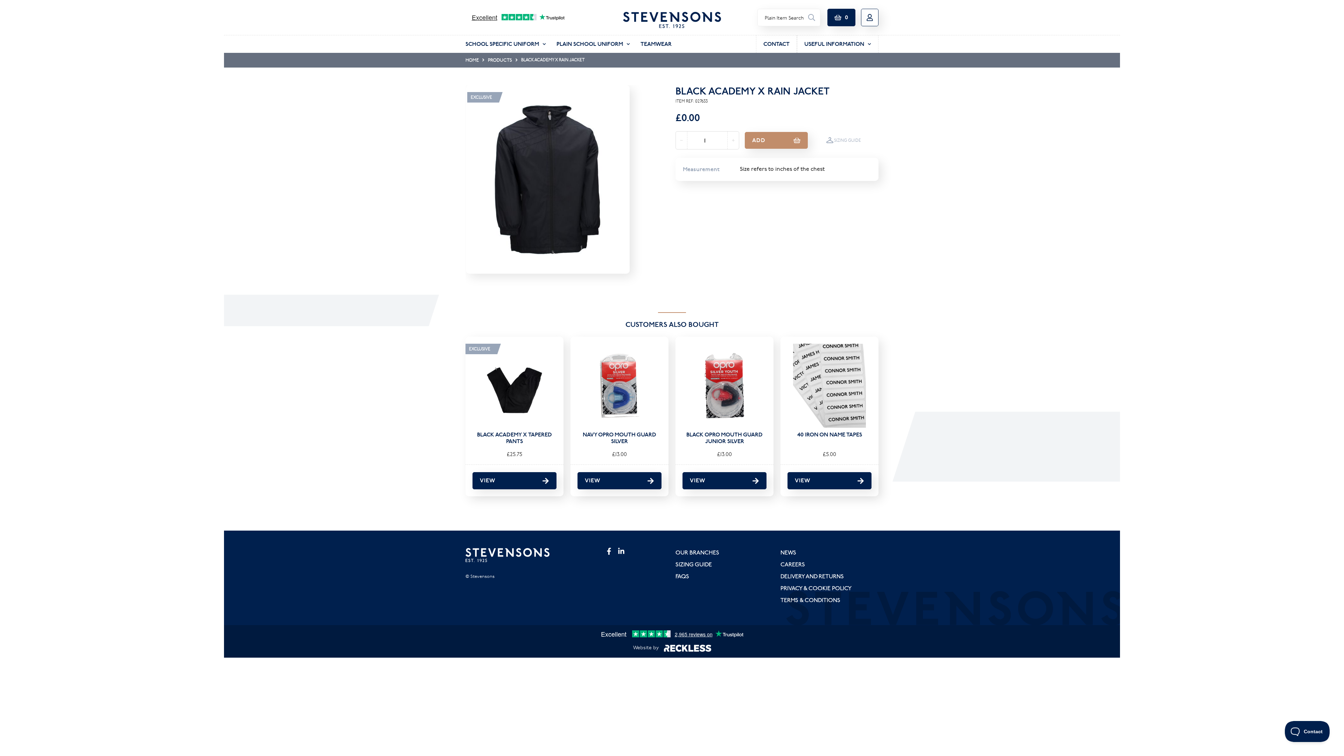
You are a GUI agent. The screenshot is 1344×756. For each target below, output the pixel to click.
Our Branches (697, 552)
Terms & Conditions (810, 600)
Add (758, 140)
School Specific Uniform (502, 44)
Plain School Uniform (589, 44)
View (487, 480)
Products (500, 60)
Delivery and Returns (812, 576)
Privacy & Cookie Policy (816, 588)
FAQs (682, 576)
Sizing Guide (847, 140)
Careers (792, 564)
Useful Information (834, 44)
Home (472, 60)
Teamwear (656, 44)
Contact (776, 44)
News (788, 552)
